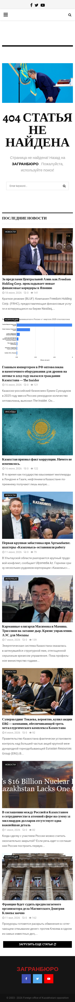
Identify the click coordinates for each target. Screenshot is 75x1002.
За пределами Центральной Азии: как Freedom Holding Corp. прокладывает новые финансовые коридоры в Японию (36, 283)
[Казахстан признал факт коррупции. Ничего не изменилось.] (37, 431)
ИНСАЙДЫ (10, 412)
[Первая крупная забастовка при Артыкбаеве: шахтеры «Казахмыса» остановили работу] (37, 515)
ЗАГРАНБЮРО (25, 164)
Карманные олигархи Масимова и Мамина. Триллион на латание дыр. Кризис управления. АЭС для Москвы (37, 631)
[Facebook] (26, 978)
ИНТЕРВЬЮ (11, 579)
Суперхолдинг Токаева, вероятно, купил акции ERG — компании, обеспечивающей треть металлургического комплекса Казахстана (37, 723)
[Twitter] (37, 978)
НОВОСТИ (10, 232)
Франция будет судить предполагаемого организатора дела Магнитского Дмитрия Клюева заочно (33, 908)
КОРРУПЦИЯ (11, 320)
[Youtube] (48, 978)
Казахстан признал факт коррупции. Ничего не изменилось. (37, 461)
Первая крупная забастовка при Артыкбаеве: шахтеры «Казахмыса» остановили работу (36, 545)
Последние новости (24, 218)
